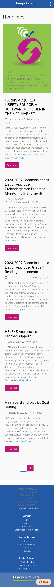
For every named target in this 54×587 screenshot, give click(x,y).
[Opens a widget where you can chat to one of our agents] (43, 582)
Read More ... (19, 157)
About (27, 523)
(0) (9, 123)
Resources (27, 526)
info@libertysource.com (27, 509)
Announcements (34, 119)
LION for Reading (33, 277)
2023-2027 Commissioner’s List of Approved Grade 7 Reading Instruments (27, 267)
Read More (12, 165)
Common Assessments (27, 544)
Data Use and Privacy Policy (27, 530)
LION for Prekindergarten (19, 202)
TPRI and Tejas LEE (27, 565)
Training (27, 548)
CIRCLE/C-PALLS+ (27, 569)
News (27, 520)
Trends (28, 342)
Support (27, 551)
